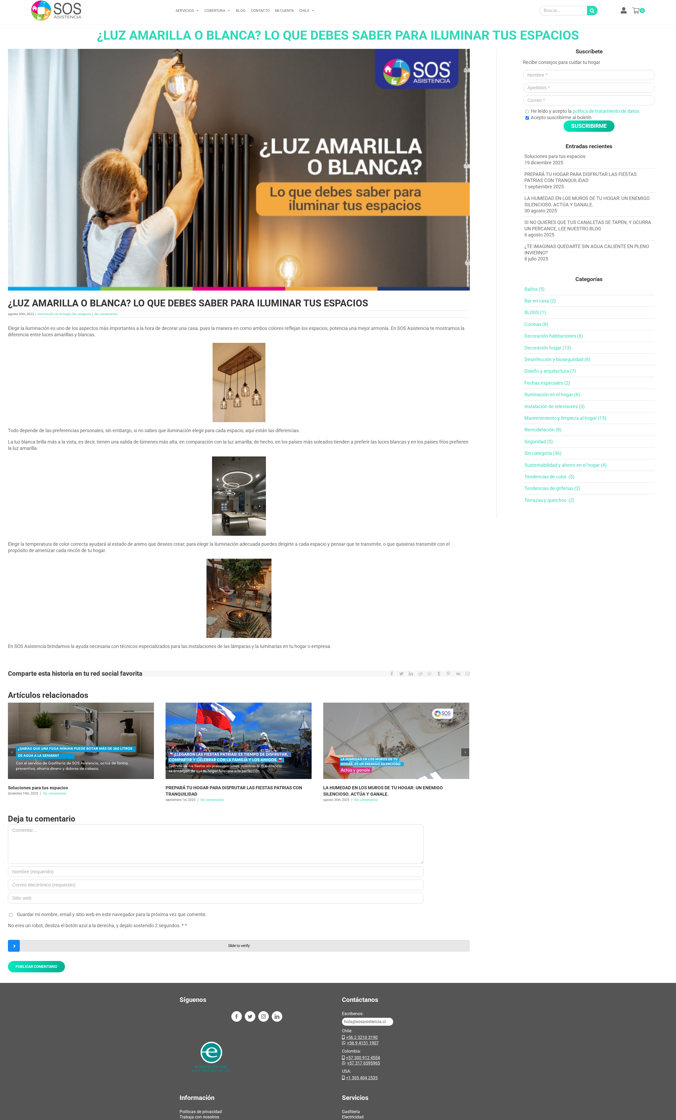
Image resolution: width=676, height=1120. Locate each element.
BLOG (241, 10)
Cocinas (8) (536, 324)
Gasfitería (351, 1111)
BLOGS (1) (535, 312)
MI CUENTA (284, 10)
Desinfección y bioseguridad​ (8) (557, 359)
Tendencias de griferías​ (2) (552, 488)
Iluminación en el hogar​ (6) (552, 394)
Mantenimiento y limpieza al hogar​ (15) (565, 418)
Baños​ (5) (534, 289)
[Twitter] (250, 1016)
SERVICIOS (185, 10)
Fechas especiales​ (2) (547, 383)
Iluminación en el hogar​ (54, 314)
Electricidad (353, 1116)
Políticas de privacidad (201, 1111)
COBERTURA (214, 10)
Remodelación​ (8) (542, 429)
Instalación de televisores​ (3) (554, 406)
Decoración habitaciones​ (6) (553, 336)
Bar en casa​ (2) (540, 301)
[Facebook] (236, 1016)
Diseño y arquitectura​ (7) (550, 371)
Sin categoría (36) (542, 453)
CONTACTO (260, 10)
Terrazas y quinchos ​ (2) (549, 500)
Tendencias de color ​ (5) (549, 476)
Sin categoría (81, 314)
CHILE (304, 10)
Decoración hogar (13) (547, 348)
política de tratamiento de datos (606, 111)
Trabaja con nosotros (199, 1116)
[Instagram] (263, 1016)
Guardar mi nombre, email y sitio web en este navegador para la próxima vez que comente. (112, 914)
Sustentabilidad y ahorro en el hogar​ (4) (565, 465)
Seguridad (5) (538, 441)
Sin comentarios (106, 314)
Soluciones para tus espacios (38, 787)
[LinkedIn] (277, 1016)
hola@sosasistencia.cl (365, 1021)
